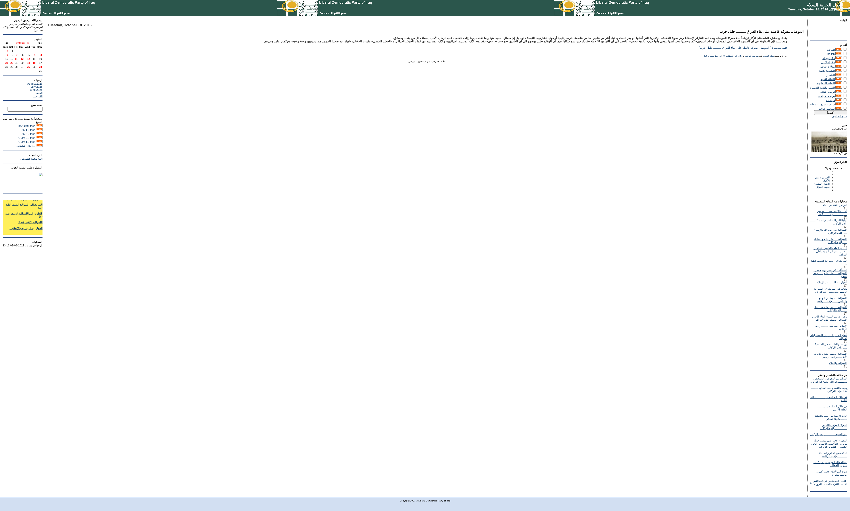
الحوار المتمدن (821, 183)
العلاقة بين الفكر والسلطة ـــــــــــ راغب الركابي (833, 454)
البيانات (831, 49)
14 (16, 59)
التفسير (830, 75)
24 (40, 67)
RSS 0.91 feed (26, 126)
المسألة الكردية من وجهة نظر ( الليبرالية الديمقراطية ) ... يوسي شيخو (830, 273)
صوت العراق (823, 186)
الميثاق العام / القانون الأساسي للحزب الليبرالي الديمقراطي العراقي (830, 251)
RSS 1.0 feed (27, 130)
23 (6, 63)
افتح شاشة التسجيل (31, 158)
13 (22, 59)
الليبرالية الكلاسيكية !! (30, 217)
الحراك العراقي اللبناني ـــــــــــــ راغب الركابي (833, 427)
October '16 (22, 43)
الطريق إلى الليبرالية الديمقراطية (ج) (23, 210)
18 (34, 63)
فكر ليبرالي (828, 58)
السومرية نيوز (822, 177)
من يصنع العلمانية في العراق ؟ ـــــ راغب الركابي (831, 346)
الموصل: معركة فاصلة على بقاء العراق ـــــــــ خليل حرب (762, 31)
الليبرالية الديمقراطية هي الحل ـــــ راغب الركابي (830, 309)
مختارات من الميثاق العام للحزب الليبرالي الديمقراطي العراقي (829, 318)
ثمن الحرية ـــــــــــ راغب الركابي (828, 434)
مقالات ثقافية (827, 66)
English (830, 54)
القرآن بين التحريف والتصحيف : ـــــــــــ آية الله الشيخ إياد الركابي (828, 380)
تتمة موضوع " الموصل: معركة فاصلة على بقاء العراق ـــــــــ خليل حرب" (743, 47)
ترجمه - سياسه (826, 96)
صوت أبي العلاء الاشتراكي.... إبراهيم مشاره (831, 473)
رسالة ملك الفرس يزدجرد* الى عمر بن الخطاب (830, 464)
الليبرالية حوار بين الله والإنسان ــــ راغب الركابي (830, 231)
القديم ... (37, 96)
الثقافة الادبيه (828, 79)
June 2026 (36, 89)
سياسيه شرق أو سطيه (822, 104)
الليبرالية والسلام (838, 363)
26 (28, 67)
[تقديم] (6, 43)
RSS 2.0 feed (27, 133)
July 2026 (36, 86)
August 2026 (34, 83)
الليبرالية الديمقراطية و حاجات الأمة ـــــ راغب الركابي (830, 355)
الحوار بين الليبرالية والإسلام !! (831, 282)
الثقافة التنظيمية (826, 83)
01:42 (738, 56)
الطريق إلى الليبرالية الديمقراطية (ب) (24, 201)
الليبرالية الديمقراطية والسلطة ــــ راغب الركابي (830, 241)
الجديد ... (37, 93)
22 (11, 63)
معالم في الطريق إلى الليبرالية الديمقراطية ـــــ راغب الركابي (830, 290)
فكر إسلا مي (828, 62)
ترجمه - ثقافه (827, 91)
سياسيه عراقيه (826, 108)
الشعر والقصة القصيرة (822, 87)
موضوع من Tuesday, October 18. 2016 (815, 9)
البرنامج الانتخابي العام (835, 205)
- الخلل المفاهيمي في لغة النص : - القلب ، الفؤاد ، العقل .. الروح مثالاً (828, 482)
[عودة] (40, 43)
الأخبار (826, 180)
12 (28, 59)
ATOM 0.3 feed (26, 137)
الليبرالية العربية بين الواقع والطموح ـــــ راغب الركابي (832, 299)
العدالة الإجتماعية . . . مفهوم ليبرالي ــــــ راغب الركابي (832, 213)
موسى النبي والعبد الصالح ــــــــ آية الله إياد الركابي (829, 389)
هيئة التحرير (768, 56)
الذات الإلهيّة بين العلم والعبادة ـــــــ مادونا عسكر (831, 417)
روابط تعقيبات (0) (712, 56)
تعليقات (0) (728, 56)
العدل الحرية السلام (824, 4)
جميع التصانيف (839, 116)
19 (28, 63)
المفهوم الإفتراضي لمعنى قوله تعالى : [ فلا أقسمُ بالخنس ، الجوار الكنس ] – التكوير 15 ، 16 (828, 443)
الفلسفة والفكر (826, 70)
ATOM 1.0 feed (26, 141)
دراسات (830, 100)
